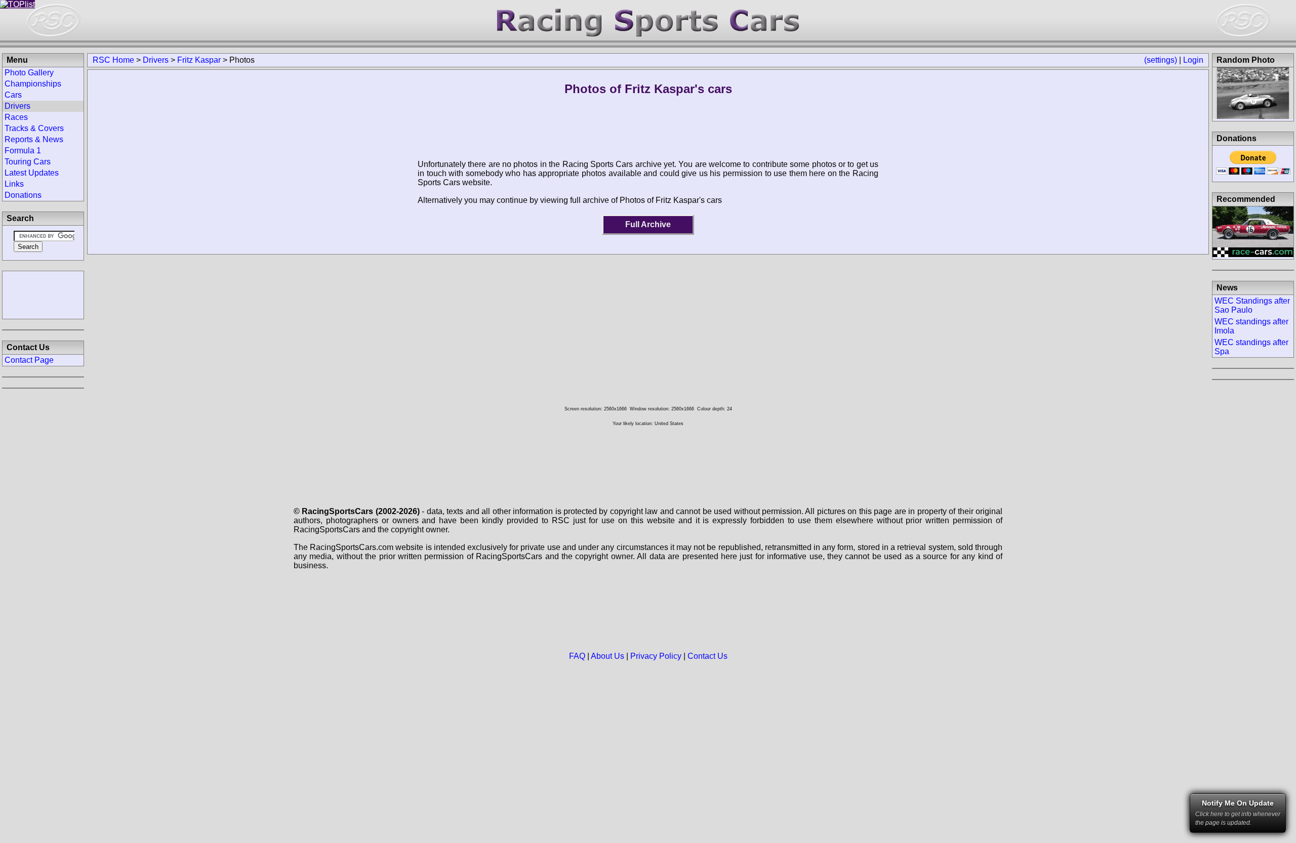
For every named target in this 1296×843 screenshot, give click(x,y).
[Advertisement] (43, 294)
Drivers (156, 60)
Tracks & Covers (34, 128)
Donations (23, 195)
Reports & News (34, 139)
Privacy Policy (655, 656)
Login (1193, 60)
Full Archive (648, 224)
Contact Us (707, 656)
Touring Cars (28, 161)
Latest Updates (32, 172)
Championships (33, 83)
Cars (13, 95)
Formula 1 (23, 150)
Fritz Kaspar (199, 60)
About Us (607, 656)
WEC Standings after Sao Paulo (1252, 305)
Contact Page (29, 360)
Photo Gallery (29, 72)
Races (16, 117)
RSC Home (113, 60)
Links (14, 184)
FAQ (577, 656)
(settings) (1160, 60)
